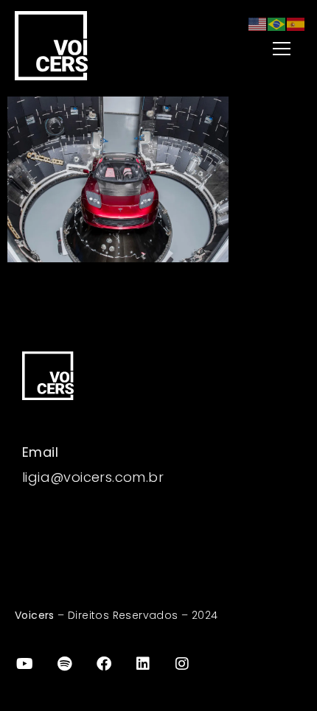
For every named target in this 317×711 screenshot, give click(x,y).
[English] (258, 23)
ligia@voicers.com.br (93, 477)
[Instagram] (183, 664)
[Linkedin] (143, 664)
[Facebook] (104, 664)
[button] (245, 50)
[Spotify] (64, 664)
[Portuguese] (277, 23)
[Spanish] (296, 23)
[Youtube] (25, 664)
